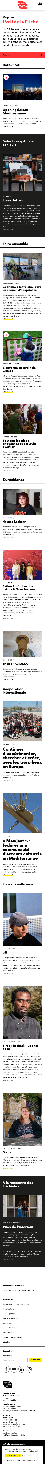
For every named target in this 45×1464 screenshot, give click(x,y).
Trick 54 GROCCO (16, 664)
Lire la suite (8, 126)
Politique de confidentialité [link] (27, 1460)
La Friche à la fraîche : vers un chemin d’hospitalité (22, 288)
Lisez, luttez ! (13, 200)
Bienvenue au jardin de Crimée (19, 369)
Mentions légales (10, 1433)
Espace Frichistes (10, 1328)
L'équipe (6, 1342)
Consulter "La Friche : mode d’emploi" (19, 1290)
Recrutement (8, 1332)
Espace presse (9, 1314)
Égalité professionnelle (12, 1337)
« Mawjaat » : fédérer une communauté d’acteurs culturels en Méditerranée (22, 849)
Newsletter (7, 1356)
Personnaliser (10, 1460)
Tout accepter (13, 1455)
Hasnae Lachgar (14, 522)
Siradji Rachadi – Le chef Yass (20, 1047)
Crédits (6, 1431)
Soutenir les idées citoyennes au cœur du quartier (19, 444)
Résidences (7, 1323)
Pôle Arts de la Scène (12, 1318)
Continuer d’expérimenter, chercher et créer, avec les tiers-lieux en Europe (22, 758)
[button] (40, 5)
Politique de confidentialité (14, 1435)
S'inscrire (35, 1360)
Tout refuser (26, 1455)
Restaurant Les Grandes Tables (16, 1304)
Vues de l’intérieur (18, 1227)
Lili (5, 952)
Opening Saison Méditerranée (15, 112)
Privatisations (8, 1309)
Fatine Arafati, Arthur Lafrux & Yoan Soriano (19, 588)
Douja (7, 1152)
